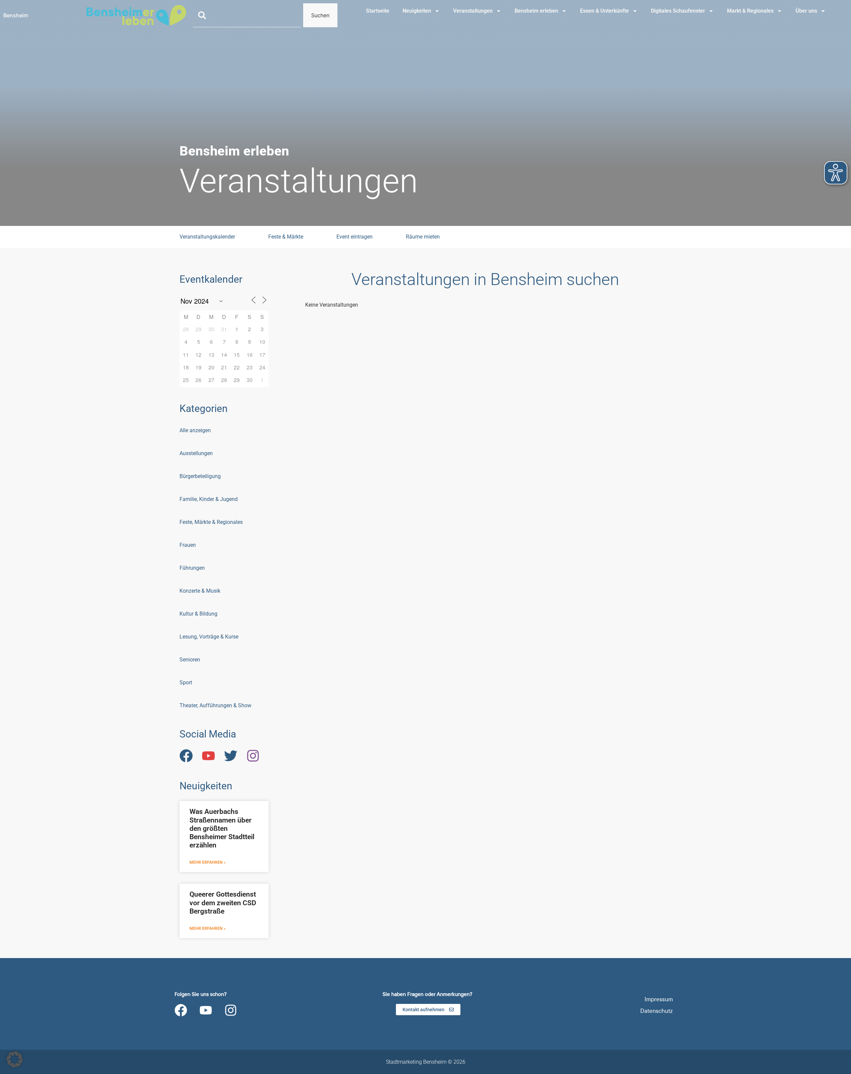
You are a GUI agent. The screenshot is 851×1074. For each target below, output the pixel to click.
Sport (186, 682)
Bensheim (15, 15)
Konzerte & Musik (200, 591)
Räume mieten (423, 237)
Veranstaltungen (473, 11)
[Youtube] (205, 1010)
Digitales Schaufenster (678, 11)
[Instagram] (230, 1010)
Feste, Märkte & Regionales (211, 522)
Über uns (806, 11)
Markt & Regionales (750, 11)
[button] (14, 1059)
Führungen (192, 568)
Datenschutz (656, 1011)
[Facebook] (181, 1010)
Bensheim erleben (536, 11)
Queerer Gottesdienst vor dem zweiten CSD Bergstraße (222, 902)
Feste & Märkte (285, 237)
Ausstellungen (196, 453)
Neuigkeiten (417, 11)
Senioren (190, 659)
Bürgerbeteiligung (200, 476)
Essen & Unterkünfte (604, 11)
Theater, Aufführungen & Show (215, 705)
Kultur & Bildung (198, 614)
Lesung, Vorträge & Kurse (209, 637)
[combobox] (247, 15)
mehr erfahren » (207, 862)
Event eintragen (354, 237)
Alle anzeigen (195, 430)
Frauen (188, 545)
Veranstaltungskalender (207, 237)
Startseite (377, 11)
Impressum (659, 999)
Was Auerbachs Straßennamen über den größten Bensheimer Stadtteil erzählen (221, 828)
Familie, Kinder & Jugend (209, 499)
